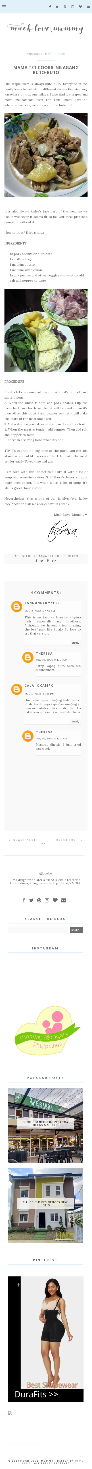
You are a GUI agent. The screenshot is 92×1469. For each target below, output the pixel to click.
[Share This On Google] (54, 561)
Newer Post (24, 840)
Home (46, 842)
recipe (73, 555)
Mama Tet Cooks (52, 555)
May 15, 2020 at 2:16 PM (39, 694)
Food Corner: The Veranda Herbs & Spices (45, 1123)
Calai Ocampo (39, 685)
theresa (44, 653)
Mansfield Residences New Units (45, 1203)
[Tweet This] (43, 561)
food (31, 555)
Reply (75, 642)
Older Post (68, 840)
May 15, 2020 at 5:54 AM (40, 611)
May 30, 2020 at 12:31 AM (51, 659)
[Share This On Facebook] (36, 561)
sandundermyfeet (44, 603)
